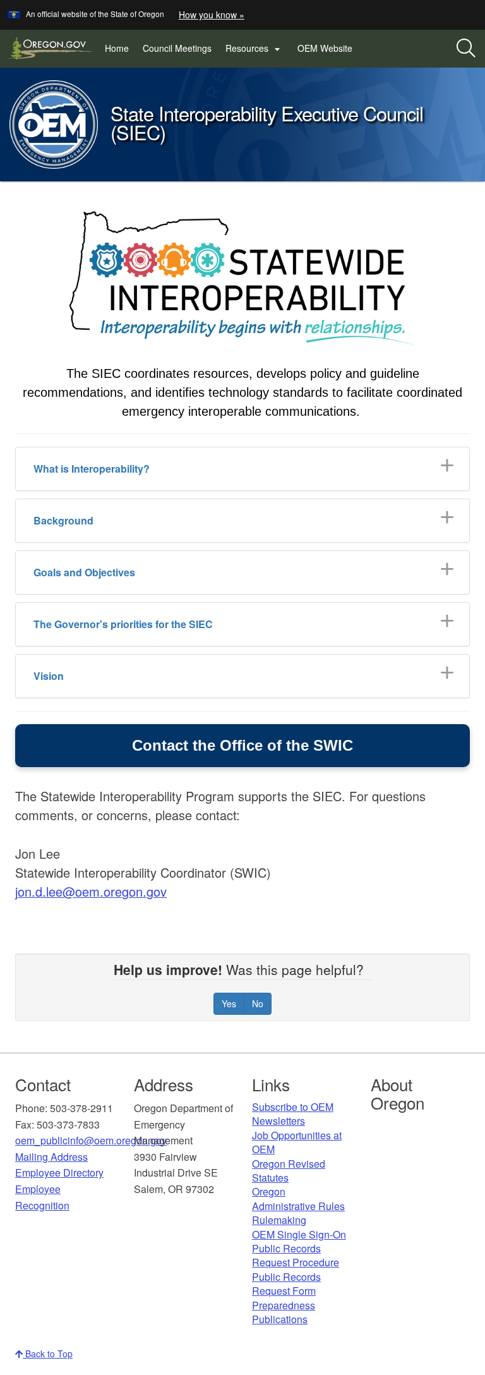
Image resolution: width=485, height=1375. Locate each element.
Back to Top (48, 1353)
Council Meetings (177, 48)
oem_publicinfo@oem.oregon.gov (91, 1140)
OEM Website (328, 50)
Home (117, 48)
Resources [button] (254, 49)
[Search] (466, 49)
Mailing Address (51, 1156)
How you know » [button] (211, 14)
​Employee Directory (59, 1172)
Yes (229, 1003)
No (257, 1003)
